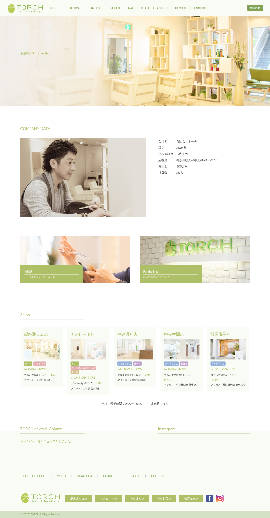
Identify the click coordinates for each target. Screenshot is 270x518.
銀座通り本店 (79, 498)
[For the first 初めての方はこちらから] (195, 245)
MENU (54, 8)
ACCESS (162, 8)
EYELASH (115, 8)
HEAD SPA (73, 8)
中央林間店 (164, 498)
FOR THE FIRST (34, 476)
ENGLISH (200, 8)
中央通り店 (137, 498)
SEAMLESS (94, 8)
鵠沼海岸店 (191, 498)
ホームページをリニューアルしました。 (46, 441)
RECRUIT (181, 8)
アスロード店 (109, 498)
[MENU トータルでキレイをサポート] (75, 245)
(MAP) (54, 375)
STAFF (145, 8)
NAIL (131, 8)
